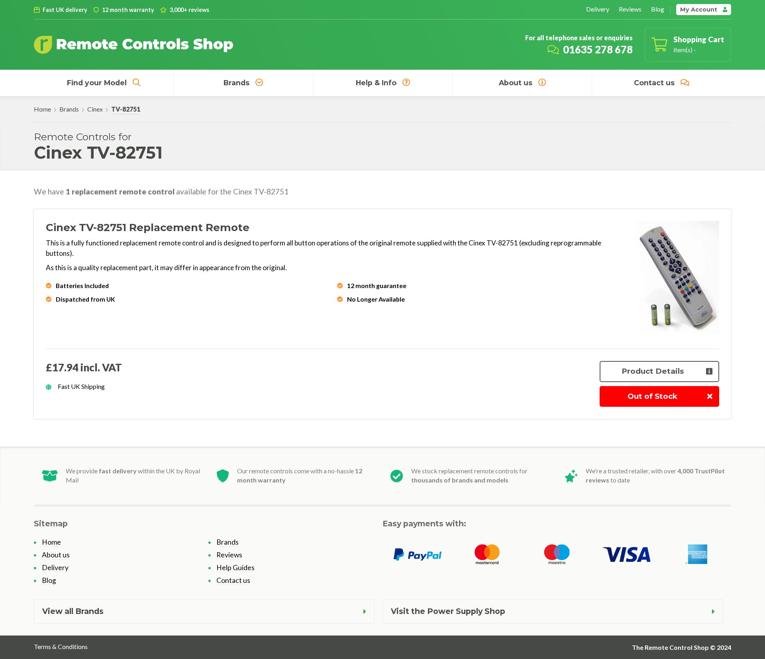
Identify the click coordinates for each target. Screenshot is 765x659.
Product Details (653, 371)
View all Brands (73, 611)
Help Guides (235, 567)
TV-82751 (125, 109)
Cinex (95, 109)
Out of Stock (652, 396)
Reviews (630, 9)
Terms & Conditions (61, 646)
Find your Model (97, 82)
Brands (236, 82)
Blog (657, 9)
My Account (699, 9)
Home (42, 109)
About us (515, 82)
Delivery (597, 9)
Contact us (654, 82)
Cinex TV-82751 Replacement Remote (147, 227)
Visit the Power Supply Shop (448, 611)
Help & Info (376, 82)
